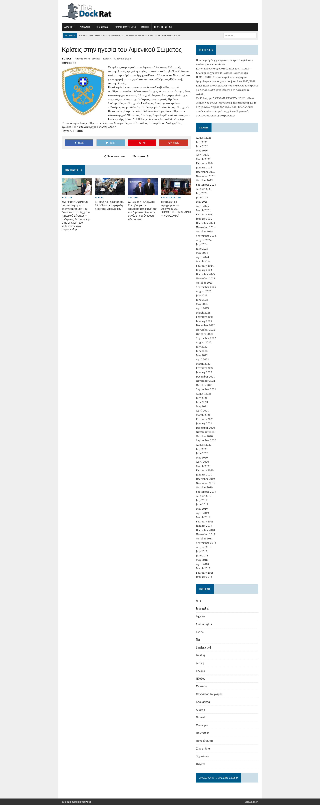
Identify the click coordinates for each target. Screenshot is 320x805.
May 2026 (202, 150)
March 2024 (203, 261)
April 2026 (202, 155)
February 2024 (205, 265)
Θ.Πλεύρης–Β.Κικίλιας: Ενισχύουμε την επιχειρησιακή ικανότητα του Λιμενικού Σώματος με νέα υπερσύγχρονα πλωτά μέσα (142, 210)
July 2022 (201, 346)
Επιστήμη (202, 686)
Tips (198, 640)
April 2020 (202, 461)
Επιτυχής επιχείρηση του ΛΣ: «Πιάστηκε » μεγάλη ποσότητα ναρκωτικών (109, 205)
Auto (198, 601)
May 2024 (202, 253)
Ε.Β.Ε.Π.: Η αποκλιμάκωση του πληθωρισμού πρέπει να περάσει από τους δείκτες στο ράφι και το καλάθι (227, 90)
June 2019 (202, 504)
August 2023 (203, 291)
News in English (163, 27)
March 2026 (203, 159)
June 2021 (202, 402)
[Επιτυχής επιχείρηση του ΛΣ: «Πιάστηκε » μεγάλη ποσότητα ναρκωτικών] (110, 193)
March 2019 (203, 517)
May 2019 (202, 508)
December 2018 (205, 530)
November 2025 (205, 176)
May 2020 (202, 457)
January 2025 (204, 219)
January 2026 (204, 167)
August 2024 (203, 240)
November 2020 (205, 432)
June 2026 (202, 146)
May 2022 (202, 355)
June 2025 (202, 197)
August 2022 (203, 342)
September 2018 (206, 543)
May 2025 (202, 201)
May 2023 (202, 304)
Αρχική (69, 27)
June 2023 (202, 300)
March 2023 (203, 312)
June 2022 (202, 351)
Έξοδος (200, 678)
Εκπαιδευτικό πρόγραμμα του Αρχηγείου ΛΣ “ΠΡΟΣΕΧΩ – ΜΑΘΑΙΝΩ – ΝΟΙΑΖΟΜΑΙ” (176, 208)
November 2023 (205, 278)
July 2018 (201, 551)
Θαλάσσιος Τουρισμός (209, 694)
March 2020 (203, 466)
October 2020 (204, 436)
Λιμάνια (85, 27)
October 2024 (204, 231)
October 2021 (204, 385)
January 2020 (204, 474)
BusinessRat (103, 27)
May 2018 (202, 560)
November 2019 (205, 483)
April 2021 (202, 410)
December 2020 (205, 427)
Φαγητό (200, 764)
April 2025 (202, 206)
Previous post (116, 156)
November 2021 (205, 381)
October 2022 (204, 334)
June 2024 (202, 248)
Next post (139, 156)
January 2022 (204, 372)
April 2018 (202, 564)
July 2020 (201, 449)
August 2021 (203, 393)
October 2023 (204, 282)
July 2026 (201, 142)
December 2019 (205, 479)
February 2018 (205, 572)
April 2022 (202, 359)
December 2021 (205, 376)
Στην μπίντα (203, 748)
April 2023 (202, 308)
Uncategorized (203, 647)
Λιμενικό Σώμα (122, 58)
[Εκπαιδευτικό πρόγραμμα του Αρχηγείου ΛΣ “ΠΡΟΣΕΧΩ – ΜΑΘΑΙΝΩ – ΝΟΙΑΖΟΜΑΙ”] (176, 193)
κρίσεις (107, 58)
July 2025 (201, 193)
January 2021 (204, 423)
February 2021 (205, 419)
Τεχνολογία (202, 756)
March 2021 (203, 415)
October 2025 (204, 180)
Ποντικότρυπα (125, 27)
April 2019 (202, 513)
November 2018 (205, 534)
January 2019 (204, 525)
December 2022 (205, 325)
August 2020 (203, 444)
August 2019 (203, 496)
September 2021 (206, 389)
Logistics (200, 616)
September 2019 (206, 491)
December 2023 (205, 274)
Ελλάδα (99, 197)
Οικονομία (202, 725)
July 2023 (201, 295)
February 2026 (205, 163)
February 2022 (205, 368)
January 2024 (204, 270)
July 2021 (201, 398)
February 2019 (205, 521)
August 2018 (203, 547)
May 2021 (202, 406)
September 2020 (206, 440)
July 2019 (201, 500)
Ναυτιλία (67, 197)
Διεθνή (200, 663)
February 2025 (205, 214)
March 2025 (203, 210)
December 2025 (205, 172)
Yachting (200, 655)
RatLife (145, 27)
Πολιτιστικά (202, 733)
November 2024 (205, 227)
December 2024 (205, 223)
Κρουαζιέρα (203, 702)
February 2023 (205, 317)
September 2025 (206, 184)
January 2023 (204, 321)
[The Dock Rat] (93, 11)
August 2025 (203, 189)
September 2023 (206, 287)
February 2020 (205, 470)
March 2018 (203, 568)
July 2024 (201, 244)
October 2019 (204, 487)
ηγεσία (96, 58)
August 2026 (203, 137)
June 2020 (202, 453)
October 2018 (204, 538)
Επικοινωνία (251, 801)
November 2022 (205, 329)
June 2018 (202, 555)
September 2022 (206, 338)
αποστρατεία (82, 58)
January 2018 (204, 577)
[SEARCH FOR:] (240, 35)
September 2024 (206, 236)
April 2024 (202, 257)
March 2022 (203, 364)
